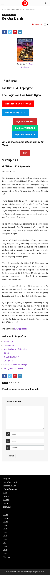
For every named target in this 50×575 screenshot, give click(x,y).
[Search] (46, 3)
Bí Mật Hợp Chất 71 (11, 357)
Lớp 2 (5, 550)
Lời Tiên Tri (8, 361)
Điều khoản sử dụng (10, 489)
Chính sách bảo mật (9, 486)
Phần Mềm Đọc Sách (10, 482)
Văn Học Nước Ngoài (16, 10)
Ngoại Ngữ (6, 507)
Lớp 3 (5, 546)
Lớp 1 (5, 553)
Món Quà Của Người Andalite (15, 349)
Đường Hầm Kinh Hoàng (13, 368)
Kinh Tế (5, 503)
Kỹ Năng (6, 496)
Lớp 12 (5, 515)
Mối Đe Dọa (8, 341)
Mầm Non (6, 557)
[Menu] (3, 3)
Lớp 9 (5, 525)
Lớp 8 (5, 529)
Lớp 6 (5, 536)
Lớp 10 (5, 522)
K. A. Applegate (23, 88)
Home (4, 10)
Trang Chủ (6, 479)
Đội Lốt (6, 353)
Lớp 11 (5, 518)
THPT (5, 493)
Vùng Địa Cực (8, 345)
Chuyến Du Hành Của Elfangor (15, 365)
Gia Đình (6, 500)
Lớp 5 (5, 539)
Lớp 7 (5, 532)
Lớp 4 (5, 543)
